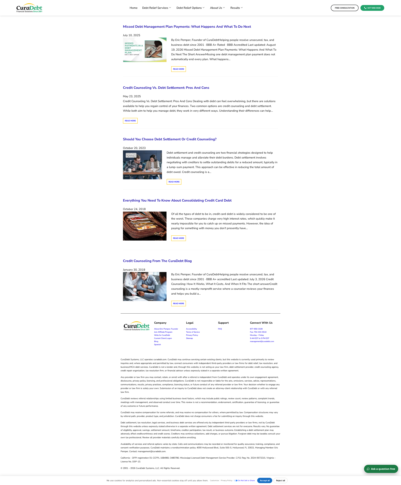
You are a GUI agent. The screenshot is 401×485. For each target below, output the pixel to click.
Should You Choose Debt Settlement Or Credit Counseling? (169, 139)
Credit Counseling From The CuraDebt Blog (157, 261)
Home (134, 8)
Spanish (157, 344)
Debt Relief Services (155, 8)
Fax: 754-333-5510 (258, 332)
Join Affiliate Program (163, 332)
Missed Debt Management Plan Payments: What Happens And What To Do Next (187, 26)
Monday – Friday (257, 335)
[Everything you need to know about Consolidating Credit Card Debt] (145, 226)
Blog (156, 341)
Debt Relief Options (189, 8)
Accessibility (191, 329)
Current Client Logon (163, 338)
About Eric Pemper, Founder (166, 329)
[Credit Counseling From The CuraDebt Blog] (145, 286)
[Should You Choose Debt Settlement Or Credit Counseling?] (142, 164)
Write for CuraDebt (162, 335)
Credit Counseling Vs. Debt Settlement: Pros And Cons (166, 87)
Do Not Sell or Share (246, 480)
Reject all (280, 480)
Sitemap (189, 338)
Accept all (265, 480)
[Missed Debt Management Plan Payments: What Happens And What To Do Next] (145, 50)
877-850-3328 (256, 329)
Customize (214, 480)
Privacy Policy (192, 335)
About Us (216, 8)
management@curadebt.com (262, 341)
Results (235, 8)
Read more (178, 69)
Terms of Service (193, 332)
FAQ (220, 329)
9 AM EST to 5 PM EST (259, 338)
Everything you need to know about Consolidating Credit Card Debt (177, 200)
